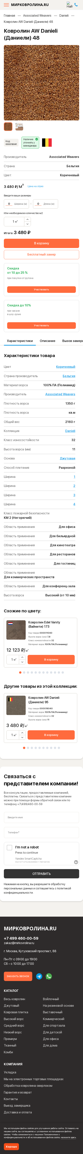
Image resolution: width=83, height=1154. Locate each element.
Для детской (52, 1032)
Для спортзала (54, 1025)
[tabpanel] (40, 642)
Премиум (10, 1039)
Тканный (10, 1045)
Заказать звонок (18, 976)
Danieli (64, 15)
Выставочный (52, 1012)
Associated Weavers (37, 15)
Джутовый (11, 1005)
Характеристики (20, 341)
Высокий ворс (14, 1019)
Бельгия (69, 376)
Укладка (10, 1072)
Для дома (50, 1045)
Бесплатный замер (41, 254)
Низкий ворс (13, 1032)
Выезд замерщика (17, 1105)
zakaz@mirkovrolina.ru (19, 943)
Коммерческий (53, 1019)
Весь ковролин (14, 999)
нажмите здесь (68, 1137)
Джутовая (67, 458)
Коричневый (65, 367)
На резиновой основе (58, 1005)
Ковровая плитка (16, 1012)
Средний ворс (14, 1025)
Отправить (41, 874)
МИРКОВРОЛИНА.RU (30, 4)
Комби (8, 1052)
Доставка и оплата (18, 1112)
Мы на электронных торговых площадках (34, 1079)
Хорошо (11, 1146)
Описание (47, 341)
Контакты (11, 1099)
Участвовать (41, 289)
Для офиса (51, 1039)
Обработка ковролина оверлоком (28, 1086)
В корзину (41, 243)
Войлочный (51, 999)
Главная (9, 15)
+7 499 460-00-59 (21, 938)
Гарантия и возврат (18, 1092)
